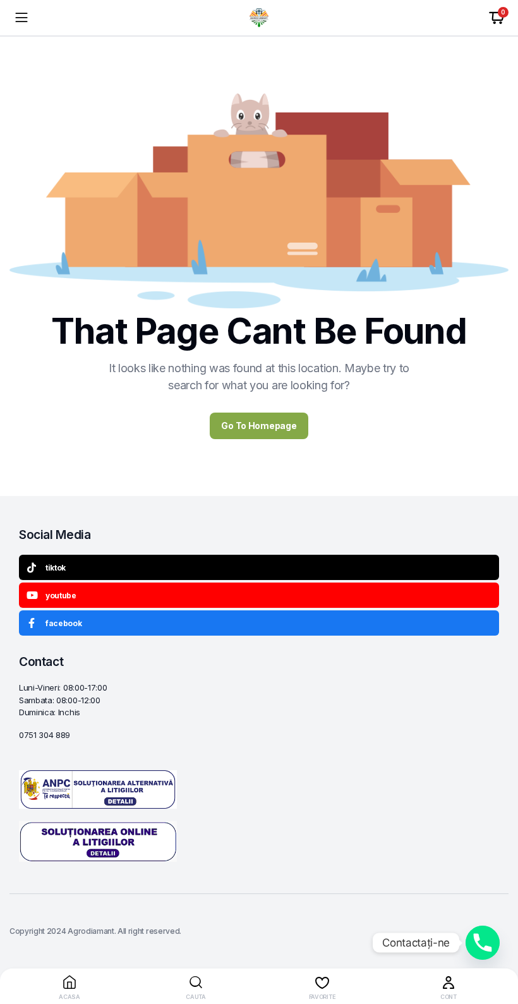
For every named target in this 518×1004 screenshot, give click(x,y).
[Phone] (483, 943)
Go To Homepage (258, 425)
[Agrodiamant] (259, 17)
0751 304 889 (44, 735)
